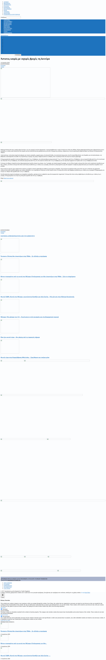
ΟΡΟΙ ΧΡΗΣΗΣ (8, 583)
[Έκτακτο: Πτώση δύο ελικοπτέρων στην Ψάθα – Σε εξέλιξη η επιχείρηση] (10, 251)
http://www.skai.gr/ (8, 178)
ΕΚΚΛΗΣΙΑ (7, 27)
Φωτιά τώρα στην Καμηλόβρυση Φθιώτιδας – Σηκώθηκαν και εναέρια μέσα (25, 357)
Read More (87, 592)
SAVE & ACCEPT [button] (5, 620)
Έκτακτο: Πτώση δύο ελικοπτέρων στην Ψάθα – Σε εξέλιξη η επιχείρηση (24, 256)
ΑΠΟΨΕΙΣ (6, 11)
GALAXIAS (7, 588)
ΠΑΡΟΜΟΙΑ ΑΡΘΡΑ (6, 236)
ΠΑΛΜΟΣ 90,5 (8, 587)
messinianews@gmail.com (13, 580)
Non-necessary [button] (4, 614)
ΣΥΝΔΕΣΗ (6, 584)
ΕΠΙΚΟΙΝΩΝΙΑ (8, 32)
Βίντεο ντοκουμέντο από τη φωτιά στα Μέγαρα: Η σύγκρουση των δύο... (24, 643)
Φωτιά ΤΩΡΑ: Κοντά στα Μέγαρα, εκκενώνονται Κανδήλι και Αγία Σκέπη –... (25, 655)
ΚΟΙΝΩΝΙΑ (7, 7)
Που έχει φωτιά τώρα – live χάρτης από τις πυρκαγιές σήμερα (20, 337)
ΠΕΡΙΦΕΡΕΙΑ (7, 4)
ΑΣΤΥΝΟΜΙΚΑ (8, 21)
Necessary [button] (3, 607)
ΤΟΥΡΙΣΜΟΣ (7, 30)
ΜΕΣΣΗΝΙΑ (7, 3)
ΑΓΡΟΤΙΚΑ (7, 20)
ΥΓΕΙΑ (5, 31)
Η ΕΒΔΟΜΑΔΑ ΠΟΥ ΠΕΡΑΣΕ (12, 14)
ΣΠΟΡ (5, 10)
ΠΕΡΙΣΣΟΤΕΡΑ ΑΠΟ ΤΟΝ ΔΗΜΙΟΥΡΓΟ (23, 236)
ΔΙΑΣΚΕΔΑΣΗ (8, 23)
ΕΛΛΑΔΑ (6, 6)
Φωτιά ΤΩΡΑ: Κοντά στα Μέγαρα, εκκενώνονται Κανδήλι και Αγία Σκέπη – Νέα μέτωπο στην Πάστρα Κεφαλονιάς (37, 297)
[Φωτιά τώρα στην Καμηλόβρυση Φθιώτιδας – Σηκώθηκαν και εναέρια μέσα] (10, 353)
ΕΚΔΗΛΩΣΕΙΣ (8, 24)
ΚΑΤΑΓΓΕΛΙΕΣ (8, 28)
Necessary (5, 609)
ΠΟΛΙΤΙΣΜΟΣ (7, 9)
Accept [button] (82, 592)
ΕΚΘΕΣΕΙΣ (7, 25)
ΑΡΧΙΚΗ (6, 2)
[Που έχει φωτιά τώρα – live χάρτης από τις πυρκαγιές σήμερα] (10, 332)
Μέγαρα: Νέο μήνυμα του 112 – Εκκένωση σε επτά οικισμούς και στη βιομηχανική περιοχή (30, 317)
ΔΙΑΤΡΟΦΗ (7, 13)
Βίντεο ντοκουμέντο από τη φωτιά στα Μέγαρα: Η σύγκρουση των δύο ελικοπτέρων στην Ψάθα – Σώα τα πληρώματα (38, 276)
